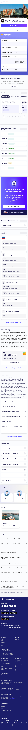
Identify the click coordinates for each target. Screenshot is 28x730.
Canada (3, 642)
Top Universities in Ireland (6, 655)
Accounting (5, 96)
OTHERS (21, 725)
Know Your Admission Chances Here (14, 322)
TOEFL (16, 666)
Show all (23, 93)
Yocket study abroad (5, 704)
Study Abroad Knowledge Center (6, 669)
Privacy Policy (4, 708)
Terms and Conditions (6, 710)
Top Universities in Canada (7, 653)
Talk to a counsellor (5, 663)
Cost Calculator (4, 665)
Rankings (16, 30)
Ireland (2, 645)
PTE (15, 669)
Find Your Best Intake (14, 173)
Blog (2, 666)
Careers (16, 640)
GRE (15, 670)
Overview (3, 30)
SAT (15, 668)
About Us (17, 639)
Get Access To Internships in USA (14, 436)
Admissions (9, 30)
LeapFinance (17, 660)
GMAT (16, 672)
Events (2, 671)
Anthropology (15, 96)
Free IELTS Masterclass (6, 661)
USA (2, 639)
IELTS (2, 674)
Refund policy (4, 712)
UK (2, 640)
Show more (23, 129)
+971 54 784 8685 (12, 698)
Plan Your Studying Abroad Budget (14, 368)
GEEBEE (3, 706)
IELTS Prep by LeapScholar (20, 661)
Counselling (3, 676)
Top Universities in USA (6, 650)
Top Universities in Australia (7, 654)
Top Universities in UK (6, 651)
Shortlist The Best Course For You (13, 121)
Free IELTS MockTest (5, 660)
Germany (3, 647)
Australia (3, 643)
